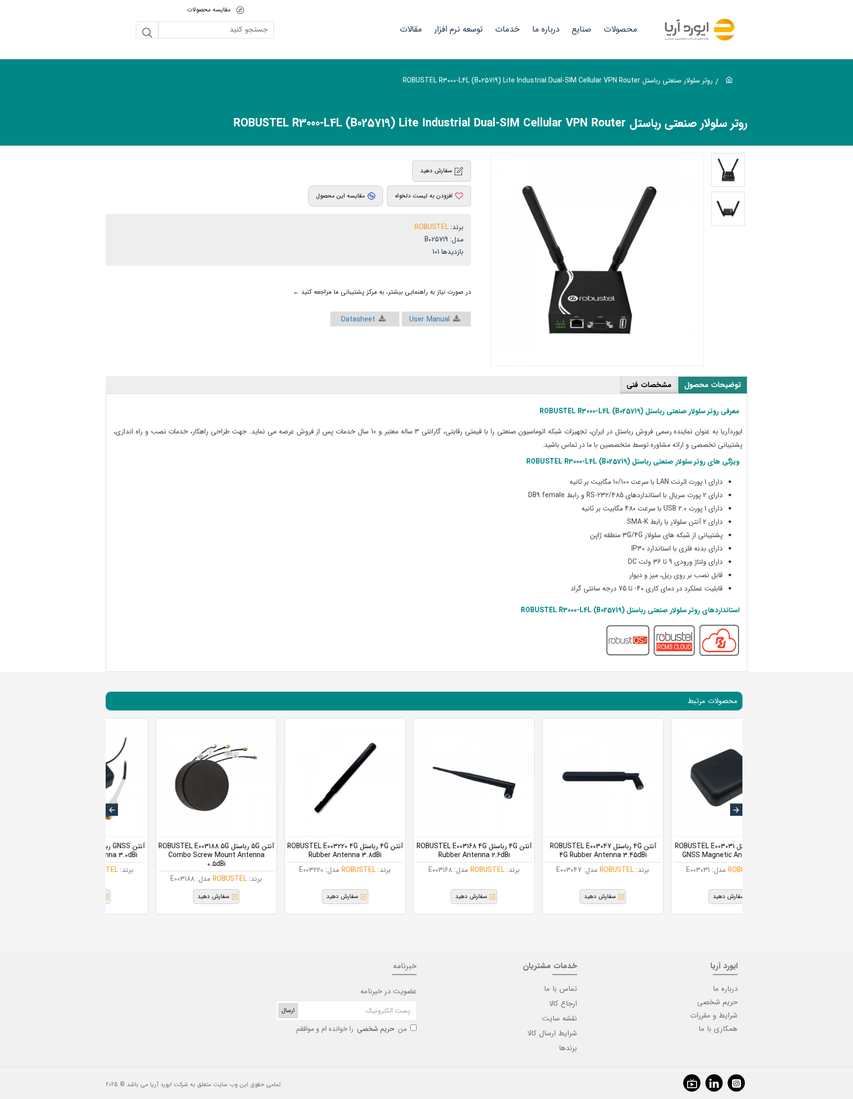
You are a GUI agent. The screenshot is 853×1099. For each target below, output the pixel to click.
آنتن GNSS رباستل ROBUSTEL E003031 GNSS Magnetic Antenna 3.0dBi (167, 851)
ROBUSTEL (432, 227)
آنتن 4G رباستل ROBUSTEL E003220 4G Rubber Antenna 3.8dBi (424, 851)
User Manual (429, 319)
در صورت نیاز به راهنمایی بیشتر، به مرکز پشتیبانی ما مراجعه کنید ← (382, 292)
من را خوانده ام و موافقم (351, 1028)
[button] (736, 810)
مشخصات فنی (648, 385)
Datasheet (358, 319)
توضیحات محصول (712, 385)
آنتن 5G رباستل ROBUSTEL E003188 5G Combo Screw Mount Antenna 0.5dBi (295, 855)
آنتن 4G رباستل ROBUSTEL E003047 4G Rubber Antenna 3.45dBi (682, 851)
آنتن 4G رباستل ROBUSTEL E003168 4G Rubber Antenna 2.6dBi (553, 851)
